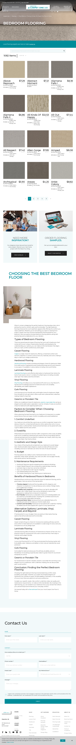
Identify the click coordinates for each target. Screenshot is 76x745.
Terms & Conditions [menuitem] (67, 729)
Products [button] (5, 7)
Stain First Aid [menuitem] (56, 719)
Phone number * (9, 661)
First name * (8, 636)
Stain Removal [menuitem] (56, 716)
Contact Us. (32, 44)
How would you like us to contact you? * (15, 652)
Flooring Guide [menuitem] (56, 722)
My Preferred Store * (44, 670)
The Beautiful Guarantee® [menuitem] (56, 725)
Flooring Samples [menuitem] (43, 721)
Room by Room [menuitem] (68, 719)
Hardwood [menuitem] (32, 722)
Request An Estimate (67, 7)
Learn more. (10, 742)
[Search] (64, 51)
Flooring (14, 16)
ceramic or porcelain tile (48, 402)
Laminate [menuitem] (31, 727)
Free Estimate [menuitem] (33, 732)
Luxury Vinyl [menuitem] (32, 719)
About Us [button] (5, 11)
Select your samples (54, 253)
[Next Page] (50, 199)
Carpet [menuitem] (31, 724)
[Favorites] (54, 11)
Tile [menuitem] (30, 730)
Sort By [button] (21, 55)
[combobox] (36, 51)
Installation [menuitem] (55, 731)
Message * (7, 679)
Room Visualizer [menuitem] (43, 717)
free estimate (33, 589)
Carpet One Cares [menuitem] (67, 722)
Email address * (43, 661)
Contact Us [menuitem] (67, 726)
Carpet (16, 354)
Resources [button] (15, 7)
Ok (63, 740)
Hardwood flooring (20, 363)
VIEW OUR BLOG (18, 255)
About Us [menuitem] (66, 716)
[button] (52, 11)
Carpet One (6, 16)
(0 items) (57, 11)
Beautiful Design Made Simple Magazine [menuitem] (44, 727)
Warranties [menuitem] (55, 729)
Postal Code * (8, 670)
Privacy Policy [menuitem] (68, 733)
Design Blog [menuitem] (44, 732)
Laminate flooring (19, 373)
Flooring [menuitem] (31, 716)
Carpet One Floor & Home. (13, 735)
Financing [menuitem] (31, 735)
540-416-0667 (25, 2)
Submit (38, 701)
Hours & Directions (55, 7)
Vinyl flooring (18, 383)
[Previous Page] (25, 199)
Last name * (42, 636)
